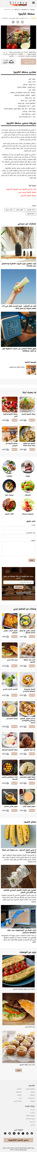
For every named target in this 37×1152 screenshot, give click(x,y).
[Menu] (33, 3)
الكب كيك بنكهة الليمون (29, 660)
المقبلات (9, 476)
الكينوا (7, 52)
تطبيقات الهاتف (30, 1115)
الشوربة (33, 1101)
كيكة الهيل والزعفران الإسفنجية (27, 778)
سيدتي (33, 1125)
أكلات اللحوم (9, 514)
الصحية (25, 54)
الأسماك (15, 56)
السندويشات (31, 1098)
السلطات (16, 9)
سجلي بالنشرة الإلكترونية (18, 1140)
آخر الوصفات (24, 9)
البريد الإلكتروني (30, 533)
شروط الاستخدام (30, 1118)
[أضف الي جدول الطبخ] (17, 22)
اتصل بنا (32, 1112)
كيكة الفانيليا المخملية (10, 749)
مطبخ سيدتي (12, 18)
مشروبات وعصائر (28, 514)
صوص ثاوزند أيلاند (29, 806)
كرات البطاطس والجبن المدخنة (10, 778)
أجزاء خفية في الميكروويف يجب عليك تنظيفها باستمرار (21, 931)
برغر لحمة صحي (12, 659)
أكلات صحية (9, 210)
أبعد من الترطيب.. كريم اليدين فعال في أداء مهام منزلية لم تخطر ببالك (19, 307)
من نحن (33, 1109)
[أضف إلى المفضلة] (22, 22)
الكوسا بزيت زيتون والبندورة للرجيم (24, 989)
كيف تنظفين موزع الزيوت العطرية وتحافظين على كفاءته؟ (18, 264)
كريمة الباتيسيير (12, 718)
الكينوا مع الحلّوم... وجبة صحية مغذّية (28, 444)
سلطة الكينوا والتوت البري (10, 415)
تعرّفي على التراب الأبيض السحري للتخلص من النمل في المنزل (20, 891)
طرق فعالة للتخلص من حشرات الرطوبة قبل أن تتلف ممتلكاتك (19, 349)
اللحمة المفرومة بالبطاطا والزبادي (29, 690)
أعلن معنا (32, 1122)
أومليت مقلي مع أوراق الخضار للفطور (27, 631)
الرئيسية (32, 9)
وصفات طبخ (9, 495)
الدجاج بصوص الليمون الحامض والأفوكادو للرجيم (27, 720)
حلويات (27, 476)
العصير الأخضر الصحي (10, 689)
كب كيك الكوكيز (29, 749)
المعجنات (19, 1089)
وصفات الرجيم (17, 1101)
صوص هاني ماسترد (11, 806)
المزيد (18, 1070)
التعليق (32, 540)
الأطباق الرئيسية (30, 1089)
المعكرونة (18, 1092)
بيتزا (20, 1098)
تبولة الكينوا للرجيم (28, 414)
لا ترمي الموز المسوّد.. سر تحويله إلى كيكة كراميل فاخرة (19, 851)
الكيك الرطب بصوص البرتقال (11, 631)
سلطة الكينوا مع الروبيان (12, 444)
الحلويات (32, 1092)
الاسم (33, 525)
